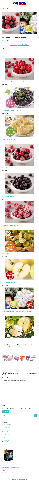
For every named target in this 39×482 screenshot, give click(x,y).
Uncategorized (6, 446)
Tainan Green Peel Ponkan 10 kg (10, 225)
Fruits (4, 367)
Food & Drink (11, 35)
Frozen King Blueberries (8, 168)
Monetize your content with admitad (10, 467)
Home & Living (6, 434)
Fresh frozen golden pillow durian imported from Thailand (16, 311)
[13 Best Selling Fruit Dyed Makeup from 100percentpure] (7, 358)
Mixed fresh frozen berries (8, 139)
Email (3, 402)
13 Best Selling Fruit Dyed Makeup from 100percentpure (7, 362)
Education (5, 428)
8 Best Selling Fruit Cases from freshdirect (18, 362)
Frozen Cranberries (7, 53)
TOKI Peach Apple (6, 254)
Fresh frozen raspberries (8, 196)
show (8, 48)
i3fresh (7, 367)
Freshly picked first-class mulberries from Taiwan (14, 82)
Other (5, 437)
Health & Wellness (7, 433)
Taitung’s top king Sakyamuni (9, 282)
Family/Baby (6, 430)
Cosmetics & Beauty (7, 427)
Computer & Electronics (8, 425)
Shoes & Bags (6, 438)
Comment (4, 383)
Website (3, 405)
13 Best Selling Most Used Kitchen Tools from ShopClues (30, 362)
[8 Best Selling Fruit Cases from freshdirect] (19, 358)
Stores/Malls (6, 443)
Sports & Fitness (6, 441)
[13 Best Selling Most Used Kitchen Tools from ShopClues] (31, 358)
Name (3, 398)
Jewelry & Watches (7, 436)
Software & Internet (7, 440)
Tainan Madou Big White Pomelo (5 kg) (11, 110)
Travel (5, 444)
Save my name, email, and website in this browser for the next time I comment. (17, 408)
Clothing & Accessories (7, 424)
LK (8, 40)
